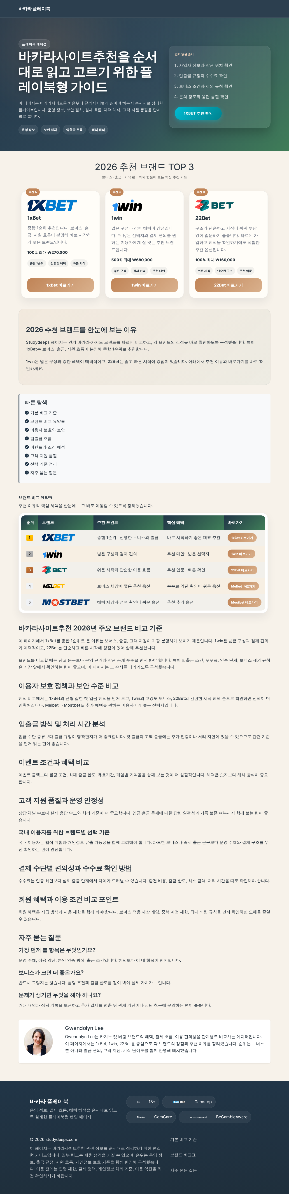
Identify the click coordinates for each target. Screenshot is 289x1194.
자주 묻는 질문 (43, 472)
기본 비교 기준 (43, 412)
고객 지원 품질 (43, 455)
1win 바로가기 (144, 285)
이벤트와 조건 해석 (47, 447)
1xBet (34, 218)
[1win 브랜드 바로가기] (144, 204)
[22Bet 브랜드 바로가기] (228, 204)
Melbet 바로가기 (243, 586)
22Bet (202, 218)
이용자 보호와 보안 (47, 430)
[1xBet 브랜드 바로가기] (60, 204)
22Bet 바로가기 (228, 285)
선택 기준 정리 (43, 464)
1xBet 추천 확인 (198, 113)
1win (116, 218)
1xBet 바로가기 (60, 285)
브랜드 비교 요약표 (47, 421)
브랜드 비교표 (183, 1154)
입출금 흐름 (41, 438)
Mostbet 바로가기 (244, 602)
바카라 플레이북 (34, 8)
